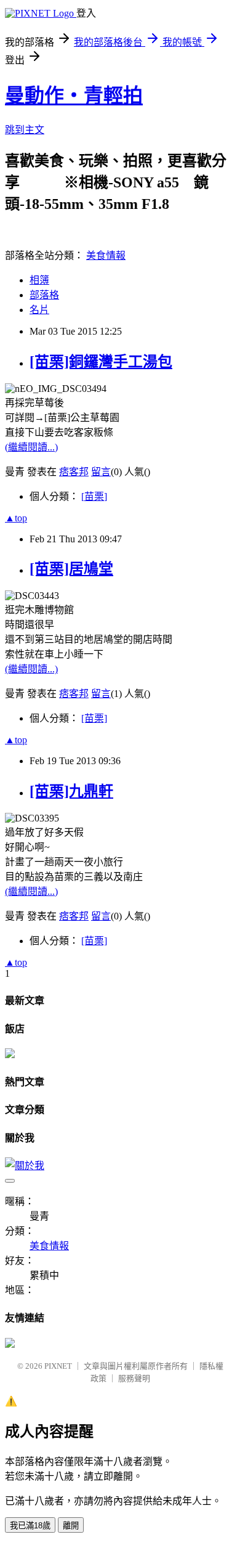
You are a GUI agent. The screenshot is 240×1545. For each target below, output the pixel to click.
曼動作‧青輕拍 (74, 95)
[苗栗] (94, 496)
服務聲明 (134, 1378)
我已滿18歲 (30, 1525)
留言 (101, 472)
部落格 (44, 295)
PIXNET (58, 1366)
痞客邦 (74, 472)
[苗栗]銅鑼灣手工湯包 (101, 362)
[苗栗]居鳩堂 (71, 569)
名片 (39, 309)
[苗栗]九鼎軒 (71, 791)
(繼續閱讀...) (31, 447)
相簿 (39, 280)
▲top (16, 518)
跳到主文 (24, 129)
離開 (71, 1525)
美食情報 (106, 255)
